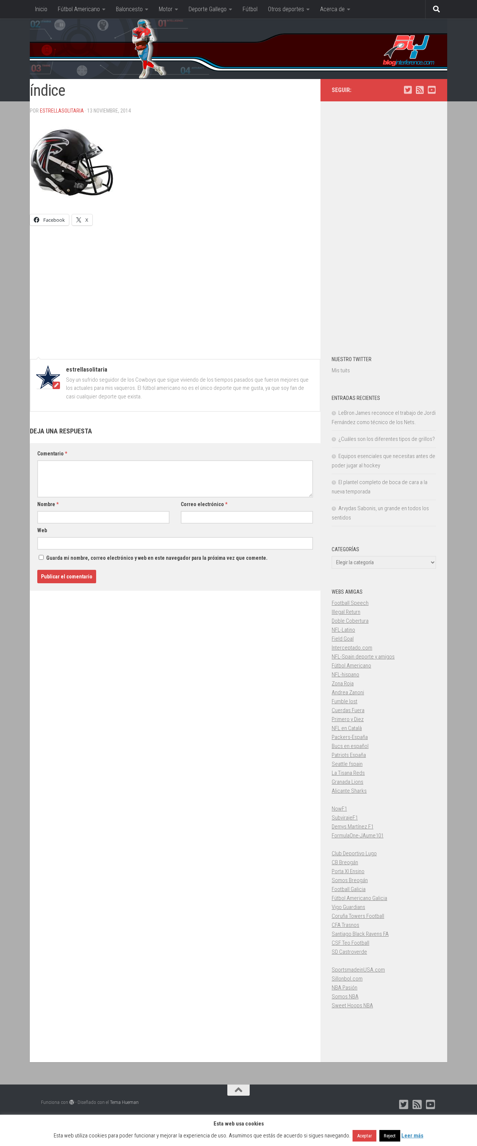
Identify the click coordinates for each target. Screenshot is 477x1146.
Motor (166, 9)
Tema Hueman (124, 1102)
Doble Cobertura (350, 621)
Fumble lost (344, 701)
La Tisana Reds (348, 773)
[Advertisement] (175, 289)
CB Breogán (345, 862)
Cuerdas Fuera (348, 710)
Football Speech (350, 603)
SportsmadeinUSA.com (358, 969)
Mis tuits (341, 370)
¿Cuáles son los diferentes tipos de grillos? (386, 439)
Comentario (52, 454)
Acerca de (332, 9)
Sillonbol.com (347, 978)
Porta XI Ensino (348, 871)
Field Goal (343, 638)
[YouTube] (431, 89)
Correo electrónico (204, 504)
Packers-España (350, 737)
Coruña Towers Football (358, 916)
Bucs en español (350, 746)
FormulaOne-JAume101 (357, 835)
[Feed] (419, 89)
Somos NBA (345, 996)
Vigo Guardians (348, 907)
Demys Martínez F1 (352, 826)
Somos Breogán (350, 880)
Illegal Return (346, 612)
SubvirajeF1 (345, 817)
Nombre (48, 504)
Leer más (412, 1135)
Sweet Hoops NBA (352, 1005)
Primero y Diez (348, 719)
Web (42, 530)
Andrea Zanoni (348, 692)
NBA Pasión (344, 987)
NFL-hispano (345, 674)
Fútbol (250, 9)
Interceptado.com (352, 647)
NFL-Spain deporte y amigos (363, 656)
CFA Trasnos (345, 925)
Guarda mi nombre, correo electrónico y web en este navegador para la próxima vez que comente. (157, 558)
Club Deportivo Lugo (354, 853)
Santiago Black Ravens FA (360, 934)
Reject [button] (390, 1136)
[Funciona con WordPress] (71, 1102)
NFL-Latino (343, 629)
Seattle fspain (347, 764)
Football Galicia (349, 889)
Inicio (41, 9)
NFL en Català (347, 728)
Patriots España (349, 755)
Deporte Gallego (208, 9)
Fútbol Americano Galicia (359, 898)
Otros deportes (286, 9)
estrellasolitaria (62, 111)
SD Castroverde (349, 951)
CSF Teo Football (350, 943)
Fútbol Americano (79, 9)
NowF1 (339, 808)
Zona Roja (343, 683)
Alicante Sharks (349, 790)
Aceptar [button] (364, 1136)
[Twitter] (407, 89)
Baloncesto (129, 9)
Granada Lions (347, 782)
